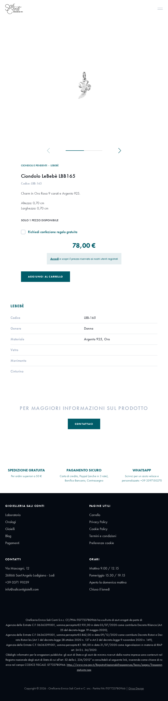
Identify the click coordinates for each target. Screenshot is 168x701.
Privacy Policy (98, 522)
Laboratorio (13, 515)
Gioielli (10, 529)
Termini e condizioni (102, 536)
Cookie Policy (98, 529)
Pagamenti (12, 543)
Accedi (54, 259)
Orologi (10, 522)
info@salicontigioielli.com (22, 589)
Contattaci (84, 424)
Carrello (94, 515)
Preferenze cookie (101, 543)
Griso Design (136, 688)
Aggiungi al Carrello (45, 276)
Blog (8, 536)
